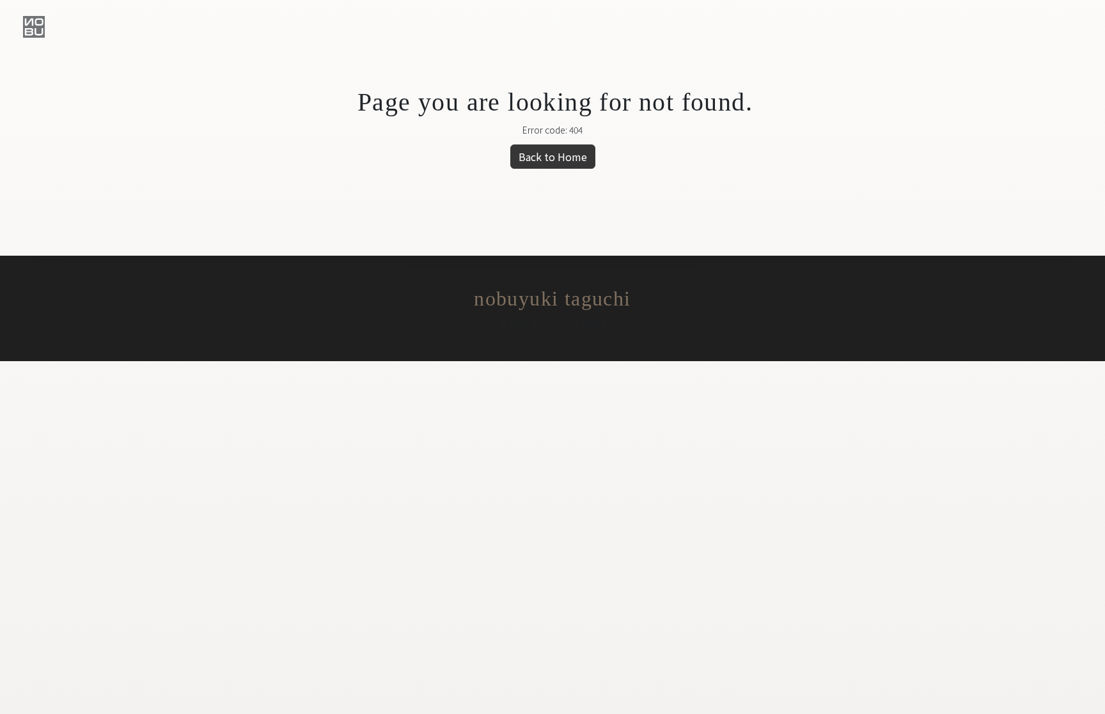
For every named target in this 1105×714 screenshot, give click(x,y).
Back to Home (553, 156)
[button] (34, 26)
